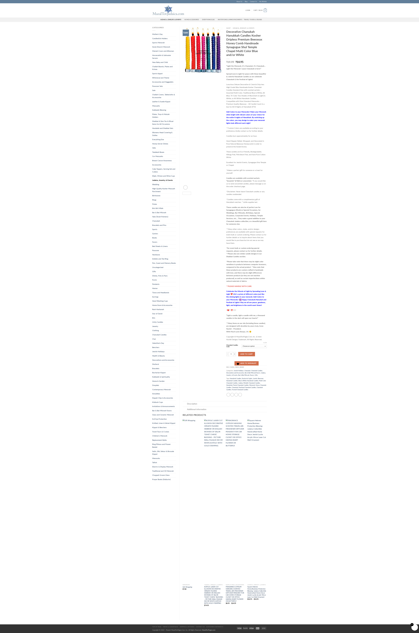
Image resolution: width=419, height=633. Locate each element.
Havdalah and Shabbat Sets (162, 128)
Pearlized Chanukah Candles (247, 387)
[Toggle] (185, 404)
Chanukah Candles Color (232, 346)
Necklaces (156, 255)
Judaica (240, 383)
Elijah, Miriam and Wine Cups (163, 176)
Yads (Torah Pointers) (160, 217)
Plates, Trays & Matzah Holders (161, 115)
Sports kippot (157, 73)
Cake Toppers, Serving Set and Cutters (163, 170)
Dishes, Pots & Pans (159, 276)
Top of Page (156, 626)
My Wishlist (263, 1)
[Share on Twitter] (232, 394)
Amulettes (156, 394)
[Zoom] (185, 187)
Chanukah (156, 221)
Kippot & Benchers (159, 427)
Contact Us (253, 1)
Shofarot (155, 364)
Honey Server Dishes (160, 144)
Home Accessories (191, 19)
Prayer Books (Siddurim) (161, 479)
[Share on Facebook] (228, 394)
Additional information (196, 409)
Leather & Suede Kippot (161, 102)
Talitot (154, 462)
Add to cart (246, 354)
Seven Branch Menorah (161, 47)
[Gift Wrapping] (192, 501)
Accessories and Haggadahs (162, 82)
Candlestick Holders (160, 38)
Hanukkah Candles (235, 378)
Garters (155, 234)
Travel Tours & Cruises (253, 19)
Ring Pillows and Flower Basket (161, 445)
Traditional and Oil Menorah (163, 471)
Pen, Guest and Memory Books (164, 263)
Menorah (252, 385)
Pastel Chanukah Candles (241, 385)
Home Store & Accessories (162, 305)
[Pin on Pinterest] (240, 394)
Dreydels (155, 385)
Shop (228, 28)
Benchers (155, 347)
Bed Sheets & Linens (160, 246)
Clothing (155, 330)
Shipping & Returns (187, 626)
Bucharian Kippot (159, 373)
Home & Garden (158, 381)
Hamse (154, 288)
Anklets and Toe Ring (160, 259)
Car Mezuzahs (157, 156)
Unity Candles (157, 322)
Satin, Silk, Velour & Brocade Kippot (163, 453)
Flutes (154, 204)
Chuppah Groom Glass (161, 475)
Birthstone (156, 196)
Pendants (155, 284)
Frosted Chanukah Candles (240, 389)
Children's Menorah (159, 436)
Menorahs (156, 458)
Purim (154, 280)
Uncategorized (157, 267)
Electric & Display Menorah (162, 467)
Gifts (154, 271)
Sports (154, 229)
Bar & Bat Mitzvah (159, 212)
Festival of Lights (247, 378)
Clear (265, 342)
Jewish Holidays (158, 351)
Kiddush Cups (157, 402)
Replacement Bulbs (159, 440)
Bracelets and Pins (159, 225)
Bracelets (155, 368)
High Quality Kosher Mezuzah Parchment (163, 190)
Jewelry (155, 326)
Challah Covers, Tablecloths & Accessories (163, 96)
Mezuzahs (156, 106)
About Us (239, 1)
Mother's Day (157, 34)
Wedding (155, 184)
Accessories (156, 165)
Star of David (157, 314)
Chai (154, 339)
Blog (246, 1)
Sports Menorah (158, 43)
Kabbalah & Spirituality (161, 377)
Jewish (255, 378)
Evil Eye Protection (159, 419)
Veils (154, 148)
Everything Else (208, 19)
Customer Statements (214, 626)
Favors (154, 242)
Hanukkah (229, 385)
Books (154, 238)
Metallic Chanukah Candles (251, 383)
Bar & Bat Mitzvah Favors (162, 411)
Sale (153, 90)
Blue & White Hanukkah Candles (248, 380)
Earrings (155, 297)
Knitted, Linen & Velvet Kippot (163, 423)
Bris (153, 318)
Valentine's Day (158, 343)
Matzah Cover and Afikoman (163, 51)
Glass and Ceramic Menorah (163, 415)
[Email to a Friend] (236, 394)
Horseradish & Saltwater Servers (161, 56)
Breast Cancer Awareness (162, 160)
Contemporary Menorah (161, 389)
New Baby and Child (160, 62)
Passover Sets (157, 86)
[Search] (158, 20)
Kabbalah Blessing (159, 110)
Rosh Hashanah (158, 309)
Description (192, 404)
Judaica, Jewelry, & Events (170, 19)
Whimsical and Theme (160, 78)
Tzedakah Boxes (158, 152)
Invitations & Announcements (230, 19)
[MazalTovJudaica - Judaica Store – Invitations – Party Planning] (168, 10)
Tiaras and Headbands (160, 293)
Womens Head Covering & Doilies (162, 134)
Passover (155, 250)
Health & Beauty (158, 356)
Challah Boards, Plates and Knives (162, 68)
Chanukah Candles (159, 335)
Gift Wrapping (187, 587)
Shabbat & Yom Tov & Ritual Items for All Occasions (162, 122)
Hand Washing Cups (160, 301)
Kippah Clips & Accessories (162, 398)
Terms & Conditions (170, 626)
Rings (154, 200)
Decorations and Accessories (163, 360)
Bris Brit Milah (157, 208)
